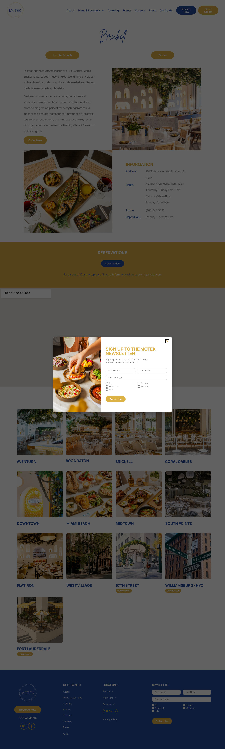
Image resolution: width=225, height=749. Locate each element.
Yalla (111, 389)
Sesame (145, 386)
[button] (167, 341)
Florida (144, 383)
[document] (112, 374)
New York (113, 386)
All (110, 383)
